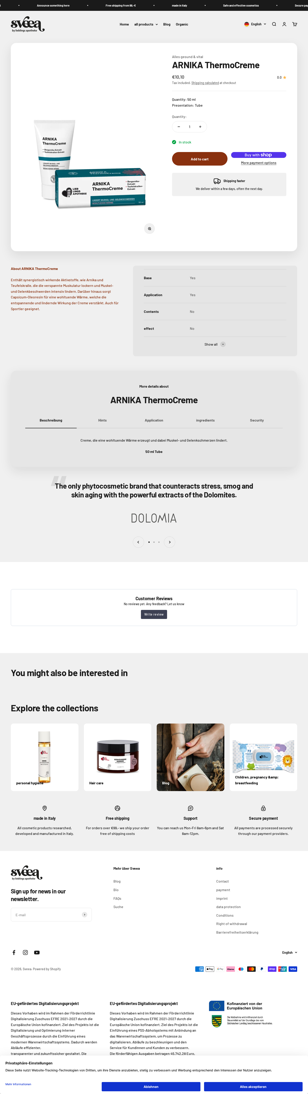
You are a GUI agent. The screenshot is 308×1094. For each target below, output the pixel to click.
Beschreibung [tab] (51, 420)
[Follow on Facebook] (14, 952)
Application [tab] (154, 420)
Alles (176, 56)
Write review (154, 614)
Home (124, 24)
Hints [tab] (102, 420)
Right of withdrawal (231, 923)
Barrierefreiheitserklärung (237, 932)
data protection (228, 906)
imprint (222, 898)
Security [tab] (257, 420)
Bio (116, 890)
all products (143, 24)
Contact (222, 881)
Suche (118, 906)
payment (223, 890)
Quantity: (179, 116)
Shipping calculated (205, 83)
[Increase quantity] (200, 126)
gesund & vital (192, 56)
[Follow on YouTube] (37, 952)
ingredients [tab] (205, 420)
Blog (166, 24)
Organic (182, 24)
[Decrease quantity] (178, 126)
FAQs (117, 898)
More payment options (258, 162)
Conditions (225, 915)
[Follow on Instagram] (25, 952)
